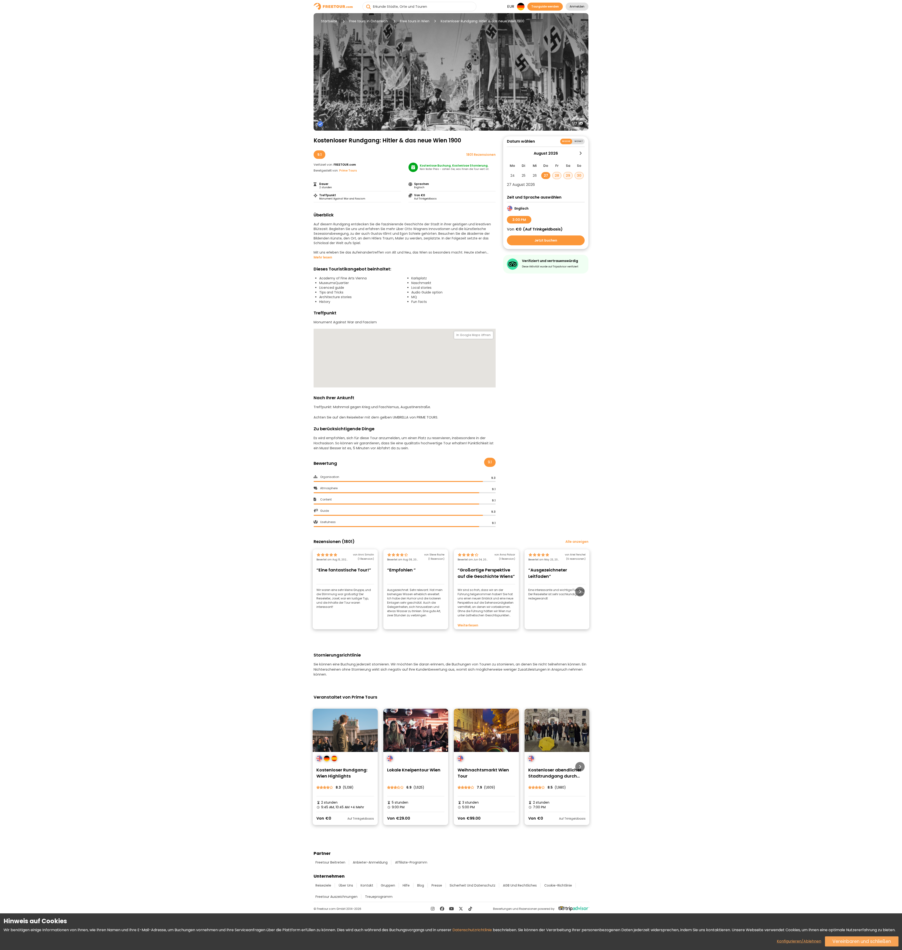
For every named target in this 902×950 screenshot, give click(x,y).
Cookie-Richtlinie (558, 885)
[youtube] (451, 908)
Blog (420, 885)
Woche (566, 141)
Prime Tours (348, 170)
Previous (320, 72)
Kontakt (367, 885)
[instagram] (432, 908)
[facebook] (442, 908)
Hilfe (406, 885)
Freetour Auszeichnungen (336, 896)
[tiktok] (470, 908)
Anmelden (577, 6)
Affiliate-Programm (411, 862)
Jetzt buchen (545, 240)
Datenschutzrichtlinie (472, 930)
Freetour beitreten (330, 862)
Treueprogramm (379, 896)
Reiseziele (323, 885)
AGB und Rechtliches (520, 885)
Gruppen (388, 885)
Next (582, 72)
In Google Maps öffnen (473, 335)
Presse (437, 885)
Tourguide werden (545, 6)
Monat (579, 141)
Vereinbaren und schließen (861, 941)
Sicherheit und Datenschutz (472, 885)
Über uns (346, 885)
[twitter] (461, 908)
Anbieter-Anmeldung (370, 862)
